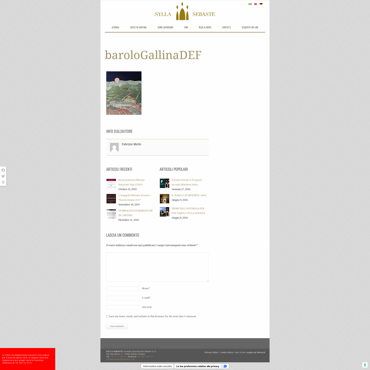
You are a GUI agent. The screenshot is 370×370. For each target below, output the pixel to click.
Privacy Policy (211, 352)
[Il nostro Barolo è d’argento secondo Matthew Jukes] (165, 183)
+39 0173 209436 (118, 357)
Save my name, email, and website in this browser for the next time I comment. (153, 316)
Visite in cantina (138, 27)
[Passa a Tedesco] (261, 4)
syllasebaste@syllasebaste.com (120, 359)
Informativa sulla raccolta (157, 366)
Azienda (115, 27)
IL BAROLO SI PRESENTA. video (189, 195)
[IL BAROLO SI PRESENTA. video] (165, 199)
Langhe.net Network (255, 352)
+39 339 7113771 (145, 357)
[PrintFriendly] (3, 182)
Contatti (226, 27)
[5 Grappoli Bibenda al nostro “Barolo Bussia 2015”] (111, 199)
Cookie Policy (226, 352)
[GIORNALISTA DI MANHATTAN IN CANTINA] (111, 214)
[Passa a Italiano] (250, 4)
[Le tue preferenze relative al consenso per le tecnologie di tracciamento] (365, 365)
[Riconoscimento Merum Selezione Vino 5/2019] (111, 183)
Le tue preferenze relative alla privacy (197, 366)
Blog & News (205, 27)
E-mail (146, 297)
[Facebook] (3, 170)
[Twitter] (3, 176)
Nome (146, 288)
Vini (186, 27)
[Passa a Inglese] (255, 4)
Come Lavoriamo (165, 27)
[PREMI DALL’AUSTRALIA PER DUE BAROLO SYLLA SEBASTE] (165, 212)
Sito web (147, 307)
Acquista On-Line (250, 27)
